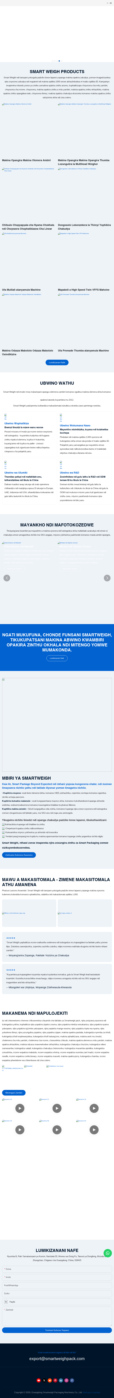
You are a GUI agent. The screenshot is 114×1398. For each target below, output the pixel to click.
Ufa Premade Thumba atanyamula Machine (83, 350)
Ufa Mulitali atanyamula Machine (21, 289)
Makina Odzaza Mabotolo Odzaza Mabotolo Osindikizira (27, 352)
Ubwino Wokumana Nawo (75, 425)
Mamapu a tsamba (91, 1392)
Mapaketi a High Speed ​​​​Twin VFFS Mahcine (83, 289)
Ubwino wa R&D (69, 472)
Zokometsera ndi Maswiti (19, 546)
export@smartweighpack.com (57, 1358)
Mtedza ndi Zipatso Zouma (75, 546)
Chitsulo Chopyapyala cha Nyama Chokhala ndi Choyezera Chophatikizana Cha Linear (28, 227)
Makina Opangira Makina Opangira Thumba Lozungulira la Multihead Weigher (83, 162)
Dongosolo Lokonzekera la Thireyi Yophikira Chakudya (84, 227)
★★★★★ (10, 938)
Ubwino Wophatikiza (16, 423)
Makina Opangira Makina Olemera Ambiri (26, 160)
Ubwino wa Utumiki (15, 472)
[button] (52, 61)
